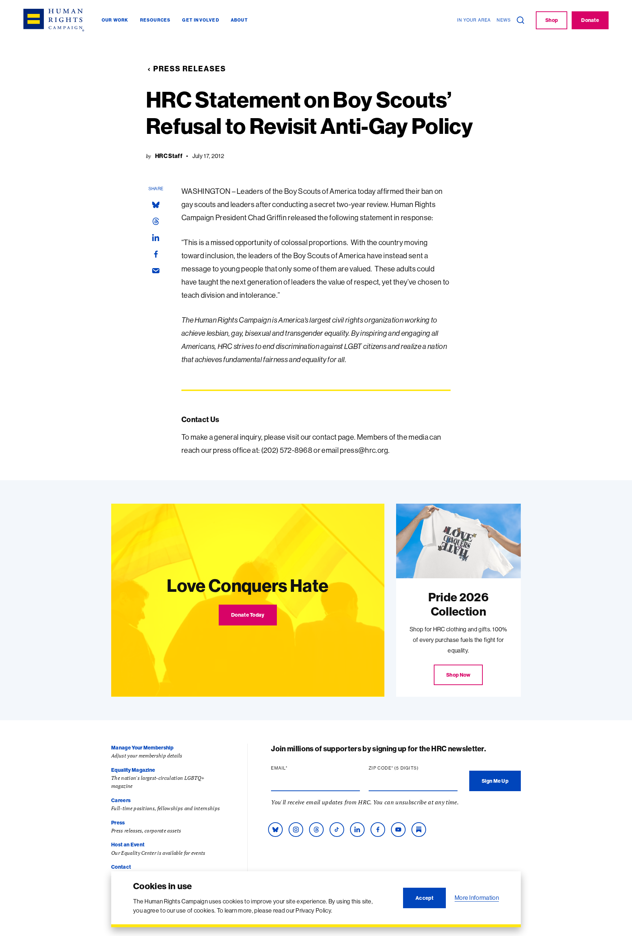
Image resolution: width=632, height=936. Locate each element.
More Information (477, 897)
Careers (121, 800)
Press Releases (189, 68)
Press (118, 822)
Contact (121, 867)
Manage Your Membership (142, 747)
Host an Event (127, 844)
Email (293, 768)
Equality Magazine (133, 770)
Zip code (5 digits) (408, 768)
